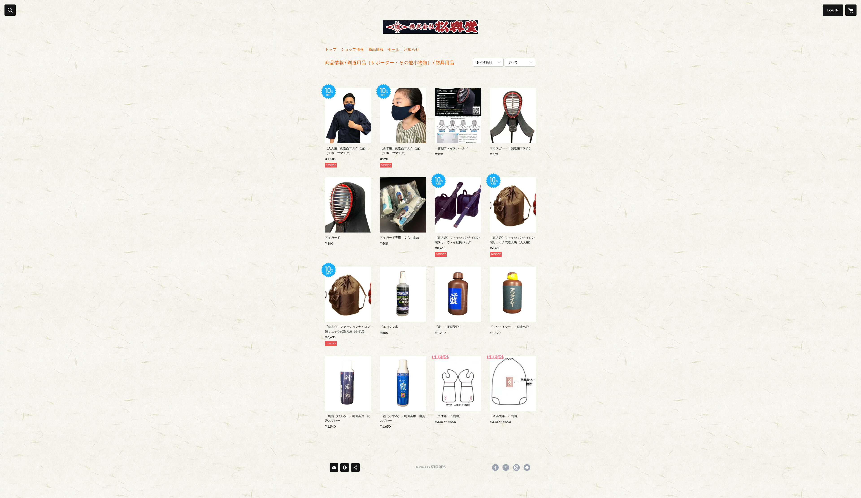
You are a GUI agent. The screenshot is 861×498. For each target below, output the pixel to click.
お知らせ (411, 49)
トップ (331, 49)
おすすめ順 (484, 62)
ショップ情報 (352, 49)
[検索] (10, 10)
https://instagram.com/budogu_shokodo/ (516, 467)
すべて (512, 62)
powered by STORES (430, 468)
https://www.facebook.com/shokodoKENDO (495, 467)
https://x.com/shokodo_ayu (505, 467)
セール (394, 49)
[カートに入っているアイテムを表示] (851, 10)
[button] (833, 10)
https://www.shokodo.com (527, 467)
